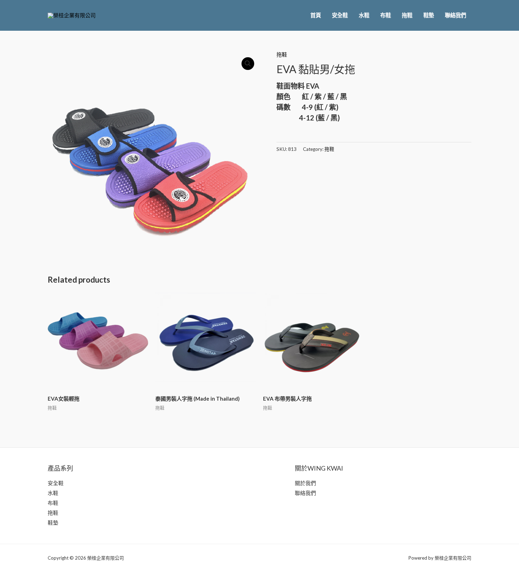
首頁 (315, 15)
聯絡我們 (455, 15)
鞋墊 (428, 15)
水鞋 (364, 15)
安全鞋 (340, 15)
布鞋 (385, 15)
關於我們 (305, 483)
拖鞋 (407, 15)
